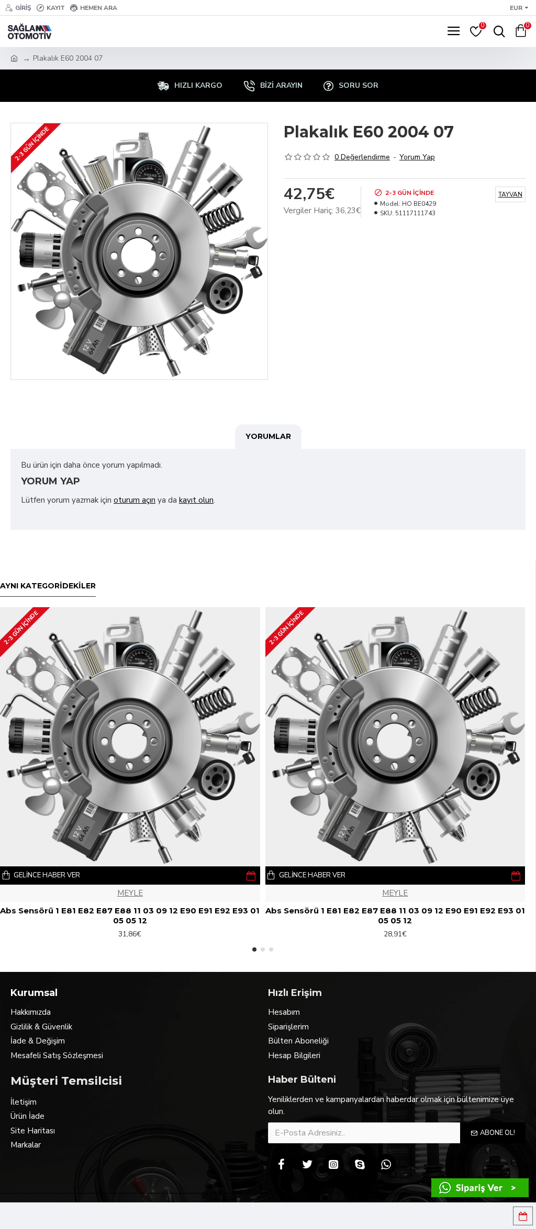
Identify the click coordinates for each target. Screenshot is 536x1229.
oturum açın (134, 500)
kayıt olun (196, 500)
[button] (254, 949)
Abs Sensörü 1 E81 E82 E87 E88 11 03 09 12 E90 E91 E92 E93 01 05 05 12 (130, 916)
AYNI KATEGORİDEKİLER (48, 586)
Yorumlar (268, 436)
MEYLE (130, 893)
